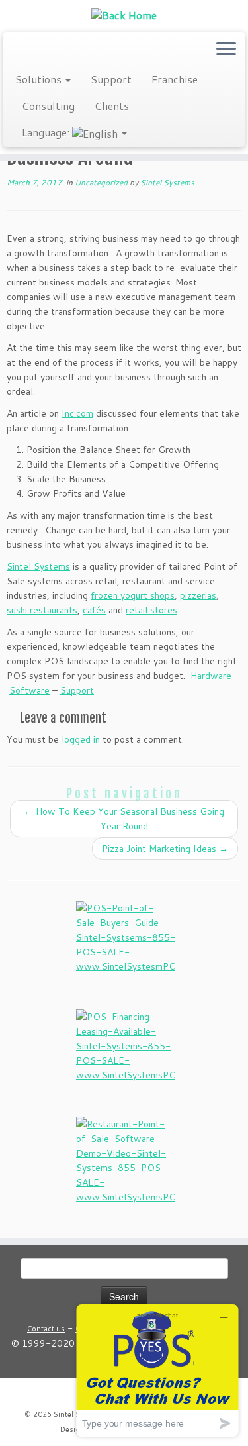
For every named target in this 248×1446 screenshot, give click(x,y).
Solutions (39, 79)
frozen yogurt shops (133, 595)
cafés (94, 610)
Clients (112, 105)
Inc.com (77, 413)
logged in (81, 739)
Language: (47, 132)
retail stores (151, 610)
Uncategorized (102, 182)
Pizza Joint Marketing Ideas (165, 848)
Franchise (174, 79)
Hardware (210, 675)
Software (29, 690)
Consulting (48, 105)
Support (111, 79)
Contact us (46, 1328)
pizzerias (198, 595)
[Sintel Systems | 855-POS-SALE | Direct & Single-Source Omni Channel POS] (124, 15)
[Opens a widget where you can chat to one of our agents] (157, 1370)
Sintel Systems (167, 182)
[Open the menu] (226, 50)
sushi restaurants (42, 610)
